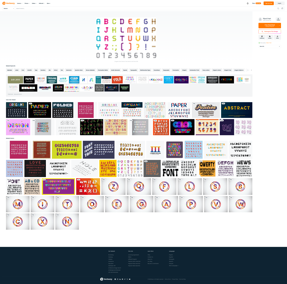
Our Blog (150, 261)
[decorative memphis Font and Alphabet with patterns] (18, 127)
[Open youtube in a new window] (129, 279)
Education (110, 263)
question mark (79, 70)
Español (171, 257)
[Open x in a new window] (127, 279)
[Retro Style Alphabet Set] (115, 127)
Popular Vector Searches (134, 261)
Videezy (110, 259)
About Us (150, 259)
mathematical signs (145, 70)
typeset (125, 70)
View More (124, 88)
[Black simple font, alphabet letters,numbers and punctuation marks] (188, 168)
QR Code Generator (113, 272)
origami (184, 70)
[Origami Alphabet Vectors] (67, 127)
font (23, 70)
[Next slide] (250, 70)
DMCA (129, 257)
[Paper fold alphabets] (179, 110)
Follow (278, 20)
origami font (227, 70)
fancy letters (206, 70)
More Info (262, 46)
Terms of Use (168, 279)
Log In (279, 3)
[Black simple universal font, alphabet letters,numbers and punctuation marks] (243, 168)
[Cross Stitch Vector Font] (155, 110)
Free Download (270, 25)
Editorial (41, 3)
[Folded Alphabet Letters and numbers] (62, 110)
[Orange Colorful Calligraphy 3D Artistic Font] (206, 110)
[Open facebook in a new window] (115, 279)
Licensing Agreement (133, 255)
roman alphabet (90, 70)
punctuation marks (103, 70)
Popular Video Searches (134, 265)
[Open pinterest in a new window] (122, 279)
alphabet (9, 70)
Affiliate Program (132, 259)
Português (171, 259)
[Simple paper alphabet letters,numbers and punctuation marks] (152, 168)
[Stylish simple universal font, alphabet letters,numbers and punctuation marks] (32, 186)
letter (16, 70)
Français (171, 263)
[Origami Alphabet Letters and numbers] (16, 110)
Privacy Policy (175, 279)
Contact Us (150, 257)
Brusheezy (111, 255)
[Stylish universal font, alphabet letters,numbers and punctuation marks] (14, 186)
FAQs (149, 255)
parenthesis (157, 70)
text (62, 70)
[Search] (278, 8)
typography (166, 70)
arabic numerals (115, 70)
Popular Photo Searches (134, 263)
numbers (43, 70)
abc (50, 70)
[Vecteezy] (8, 3)
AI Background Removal (114, 270)
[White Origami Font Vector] (86, 110)
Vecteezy (110, 257)
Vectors (19, 3)
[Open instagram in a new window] (117, 279)
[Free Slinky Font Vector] (91, 127)
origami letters (217, 70)
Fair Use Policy (182, 279)
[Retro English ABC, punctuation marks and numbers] (42, 150)
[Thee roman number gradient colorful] (155, 150)
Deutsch (171, 261)
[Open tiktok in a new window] (124, 279)
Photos (26, 3)
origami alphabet (239, 70)
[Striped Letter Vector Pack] (43, 127)
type (36, 70)
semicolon (69, 70)
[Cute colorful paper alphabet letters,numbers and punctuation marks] (174, 150)
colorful (29, 70)
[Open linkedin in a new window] (120, 279)
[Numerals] (207, 127)
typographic (133, 70)
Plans (253, 3)
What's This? (268, 42)
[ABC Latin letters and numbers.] (108, 168)
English (171, 255)
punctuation (176, 70)
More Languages (173, 265)
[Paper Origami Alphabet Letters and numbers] (131, 110)
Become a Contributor (153, 263)
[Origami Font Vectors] (130, 168)
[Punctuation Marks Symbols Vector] (88, 186)
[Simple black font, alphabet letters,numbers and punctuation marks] (170, 168)
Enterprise (111, 261)
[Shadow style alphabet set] (236, 110)
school (55, 70)
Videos (33, 3)
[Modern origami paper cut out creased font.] (109, 110)
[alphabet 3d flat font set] (161, 127)
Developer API (111, 265)
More (48, 3)
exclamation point (194, 70)
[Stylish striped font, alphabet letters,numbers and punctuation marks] (225, 168)
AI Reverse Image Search (114, 268)
